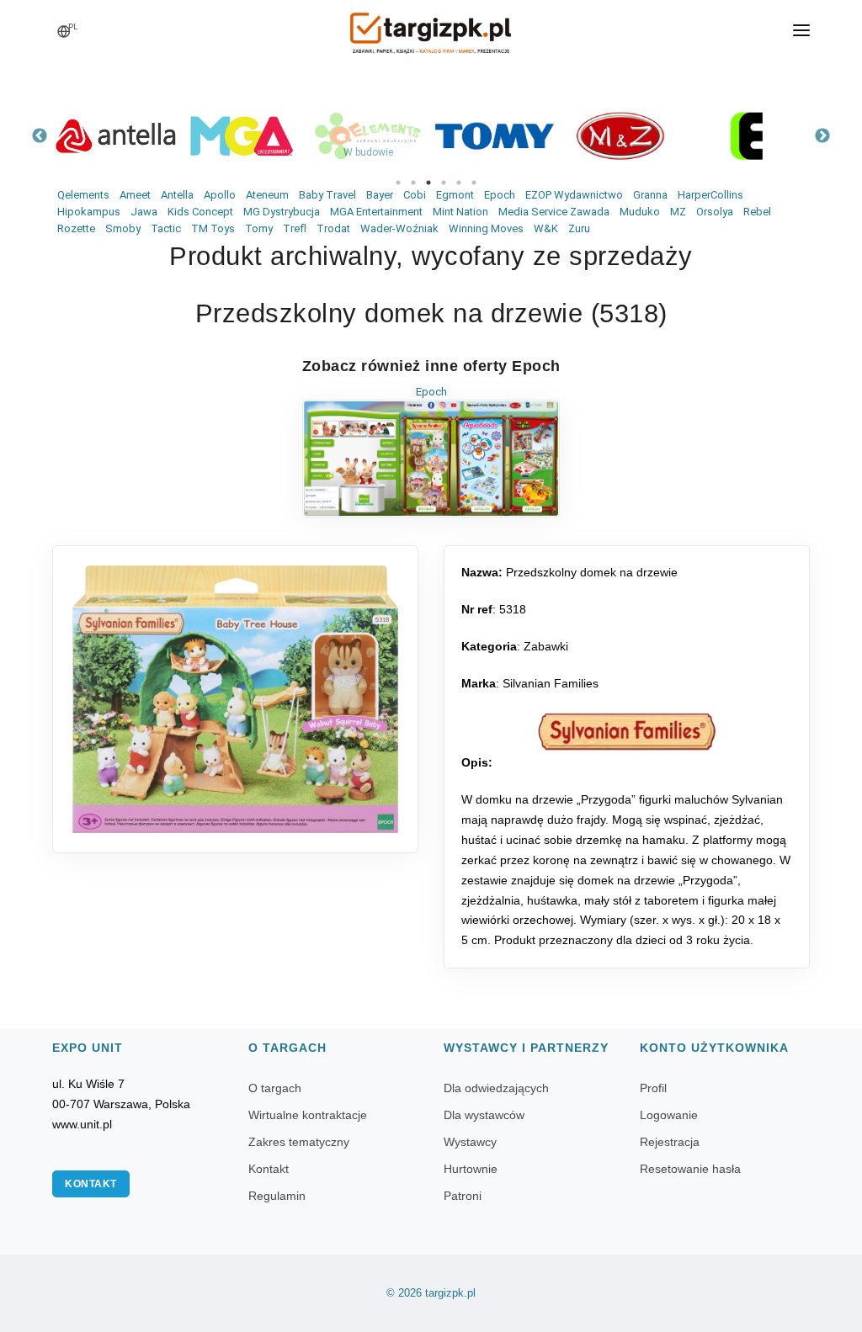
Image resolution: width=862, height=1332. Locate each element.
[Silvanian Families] (626, 732)
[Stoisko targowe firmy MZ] (620, 136)
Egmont (455, 194)
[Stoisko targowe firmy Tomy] (494, 136)
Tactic (166, 228)
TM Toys (213, 228)
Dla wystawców (484, 1115)
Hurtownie (471, 1168)
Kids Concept (200, 211)
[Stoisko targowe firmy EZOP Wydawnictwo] (746, 136)
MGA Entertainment (376, 211)
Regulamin (277, 1195)
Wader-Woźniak (399, 228)
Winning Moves (486, 228)
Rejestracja (670, 1142)
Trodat (333, 228)
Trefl (294, 228)
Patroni (463, 1195)
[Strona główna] (431, 28)
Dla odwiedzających (496, 1088)
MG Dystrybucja (281, 211)
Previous (39, 136)
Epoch (499, 194)
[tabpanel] (115, 136)
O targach (274, 1088)
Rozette (76, 228)
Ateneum (267, 194)
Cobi (414, 194)
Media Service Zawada (553, 211)
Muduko (640, 211)
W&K (546, 228)
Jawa (143, 211)
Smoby (123, 228)
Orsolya (714, 211)
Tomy (259, 228)
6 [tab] (474, 182)
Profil (653, 1088)
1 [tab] (398, 182)
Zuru (579, 228)
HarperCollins (710, 194)
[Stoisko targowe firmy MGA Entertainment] (241, 136)
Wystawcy (470, 1142)
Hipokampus (88, 211)
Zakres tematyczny (298, 1142)
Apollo (220, 194)
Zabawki (546, 646)
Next (822, 136)
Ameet (135, 194)
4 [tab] (443, 182)
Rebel (757, 211)
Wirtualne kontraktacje (307, 1115)
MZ (678, 211)
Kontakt (91, 1184)
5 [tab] (458, 182)
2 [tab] (413, 182)
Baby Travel (327, 194)
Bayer (379, 194)
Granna (650, 194)
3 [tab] (428, 182)
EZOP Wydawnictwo (574, 194)
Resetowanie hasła (690, 1168)
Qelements (83, 194)
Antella (177, 194)
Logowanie (669, 1115)
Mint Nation (460, 211)
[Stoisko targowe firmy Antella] (115, 136)
